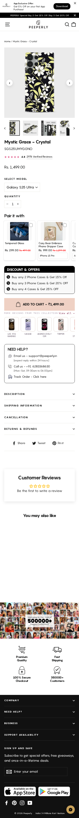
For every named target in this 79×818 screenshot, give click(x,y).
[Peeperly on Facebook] (6, 802)
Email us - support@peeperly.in (35, 356)
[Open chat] (70, 809)
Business (11, 723)
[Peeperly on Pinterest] (14, 802)
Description (14, 394)
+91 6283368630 (38, 366)
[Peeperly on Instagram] (22, 802)
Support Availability (21, 734)
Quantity (12, 196)
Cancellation (16, 417)
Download (62, 6)
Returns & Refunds (20, 428)
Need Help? (13, 711)
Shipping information (23, 405)
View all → (67, 313)
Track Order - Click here (30, 376)
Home (7, 41)
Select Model (15, 179)
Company (11, 700)
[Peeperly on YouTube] (30, 802)
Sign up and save (18, 748)
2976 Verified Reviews (39, 156)
